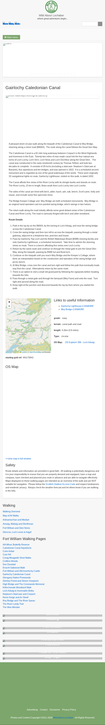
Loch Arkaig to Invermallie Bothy (18, 591)
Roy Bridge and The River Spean (19, 600)
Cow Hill (7, 554)
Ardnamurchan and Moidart (16, 520)
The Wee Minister (11, 607)
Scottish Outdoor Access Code (60, 484)
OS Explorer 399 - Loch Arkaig (79, 342)
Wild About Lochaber (51, 15)
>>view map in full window (18, 458)
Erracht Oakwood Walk (14, 568)
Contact (43, 710)
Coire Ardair (8, 551)
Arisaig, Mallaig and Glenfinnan (18, 524)
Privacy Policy (69, 710)
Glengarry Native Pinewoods (17, 577)
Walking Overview (11, 511)
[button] (11, 37)
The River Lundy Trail (13, 604)
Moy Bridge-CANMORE (72, 309)
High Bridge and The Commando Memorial (23, 584)
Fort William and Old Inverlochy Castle (21, 571)
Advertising (32, 710)
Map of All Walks (11, 515)
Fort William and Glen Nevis (16, 528)
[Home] (52, 7)
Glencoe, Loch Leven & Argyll (17, 532)
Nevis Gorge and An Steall (15, 597)
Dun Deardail (9, 564)
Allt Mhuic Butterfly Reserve (16, 544)
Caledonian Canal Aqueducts (17, 548)
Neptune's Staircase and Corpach (19, 594)
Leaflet (24, 352)
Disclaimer (55, 710)
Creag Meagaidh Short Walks (17, 558)
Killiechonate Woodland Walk (17, 587)
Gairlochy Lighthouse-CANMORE (77, 306)
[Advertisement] (52, 120)
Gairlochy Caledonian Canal (16, 574)
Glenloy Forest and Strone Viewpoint (20, 581)
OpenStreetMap (35, 352)
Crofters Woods (10, 561)
